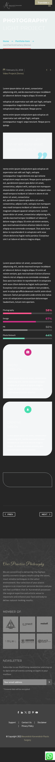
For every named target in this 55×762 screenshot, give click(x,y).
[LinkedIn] (22, 712)
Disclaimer (42, 722)
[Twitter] (26, 712)
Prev (10, 514)
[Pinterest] (33, 712)
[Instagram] (29, 712)
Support (12, 722)
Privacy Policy (28, 726)
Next (45, 514)
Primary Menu (49, 5)
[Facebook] (18, 712)
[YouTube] (37, 712)
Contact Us (27, 722)
